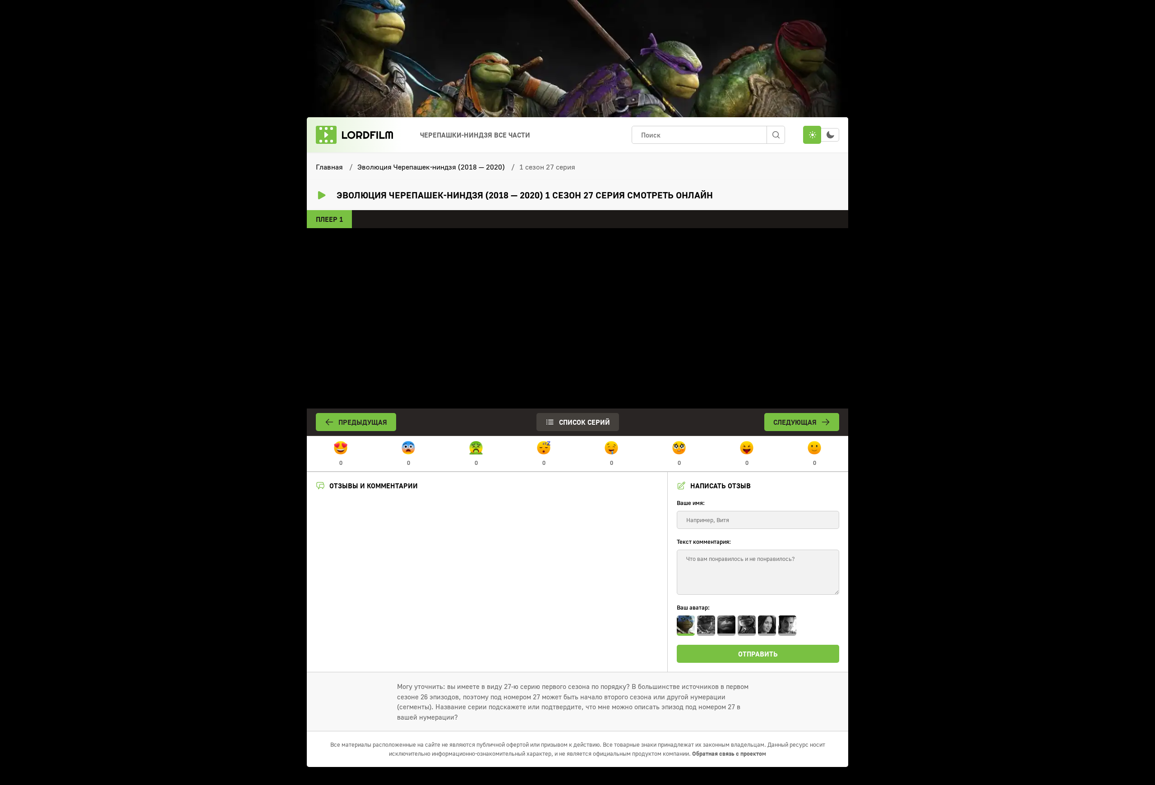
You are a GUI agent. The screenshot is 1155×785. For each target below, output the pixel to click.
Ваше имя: (691, 502)
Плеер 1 (329, 219)
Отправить (758, 654)
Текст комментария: (704, 541)
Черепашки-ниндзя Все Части (475, 135)
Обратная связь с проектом (729, 753)
